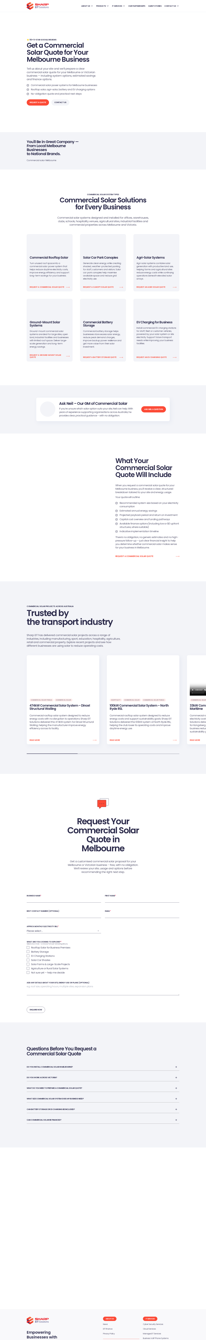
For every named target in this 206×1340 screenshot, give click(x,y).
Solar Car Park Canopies (100, 257)
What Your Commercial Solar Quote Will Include (143, 468)
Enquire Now (36, 1009)
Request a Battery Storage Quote (99, 357)
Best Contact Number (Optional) (43, 911)
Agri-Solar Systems (150, 257)
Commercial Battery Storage (98, 324)
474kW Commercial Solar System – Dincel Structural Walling (60, 707)
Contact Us (60, 102)
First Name (110, 896)
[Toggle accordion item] (176, 1067)
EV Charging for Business (154, 322)
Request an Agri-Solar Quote (150, 287)
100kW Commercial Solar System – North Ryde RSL (139, 707)
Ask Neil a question (153, 409)
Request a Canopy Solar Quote (98, 287)
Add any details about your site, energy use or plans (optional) (58, 983)
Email (108, 911)
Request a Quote (38, 102)
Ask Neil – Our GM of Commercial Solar (93, 403)
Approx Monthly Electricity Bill (43, 926)
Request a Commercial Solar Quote (47, 287)
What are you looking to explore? (44, 942)
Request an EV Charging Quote (151, 357)
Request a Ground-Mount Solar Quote (45, 356)
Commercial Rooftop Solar (49, 257)
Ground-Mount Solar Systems (45, 324)
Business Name (34, 896)
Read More (35, 740)
